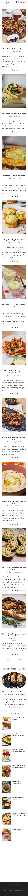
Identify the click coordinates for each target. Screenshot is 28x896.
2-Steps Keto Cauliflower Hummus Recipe (14, 502)
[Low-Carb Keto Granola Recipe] (14, 26)
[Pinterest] (21, 2)
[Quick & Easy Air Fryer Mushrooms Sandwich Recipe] (14, 611)
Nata (10, 51)
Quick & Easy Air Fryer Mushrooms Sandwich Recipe (14, 635)
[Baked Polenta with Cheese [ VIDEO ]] (6, 803)
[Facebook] (16, 2)
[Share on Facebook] (12, 70)
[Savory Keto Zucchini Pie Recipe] (14, 153)
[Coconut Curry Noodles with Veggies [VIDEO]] (6, 818)
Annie (10, 375)
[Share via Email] (17, 70)
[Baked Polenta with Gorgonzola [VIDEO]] (6, 739)
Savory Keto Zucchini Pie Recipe (14, 175)
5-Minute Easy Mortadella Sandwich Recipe (18, 830)
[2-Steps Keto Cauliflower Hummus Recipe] (14, 479)
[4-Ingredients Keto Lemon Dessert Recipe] (14, 282)
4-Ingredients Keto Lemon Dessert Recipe (14, 305)
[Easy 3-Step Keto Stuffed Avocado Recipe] (14, 545)
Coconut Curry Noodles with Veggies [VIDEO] (19, 814)
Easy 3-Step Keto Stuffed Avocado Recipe (14, 568)
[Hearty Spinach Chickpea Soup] (6, 787)
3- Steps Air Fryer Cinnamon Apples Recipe (14, 438)
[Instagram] (18, 2)
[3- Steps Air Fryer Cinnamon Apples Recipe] (14, 415)
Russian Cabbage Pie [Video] (18, 718)
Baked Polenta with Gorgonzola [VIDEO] (18, 734)
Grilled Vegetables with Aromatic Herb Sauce (19, 766)
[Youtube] (23, 2)
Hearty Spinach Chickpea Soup (16, 782)
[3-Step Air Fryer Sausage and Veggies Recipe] (14, 348)
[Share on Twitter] (14, 70)
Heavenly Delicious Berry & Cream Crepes (19, 750)
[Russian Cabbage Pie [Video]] (6, 723)
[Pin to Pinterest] (15, 70)
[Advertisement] (14, 860)
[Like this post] (10, 70)
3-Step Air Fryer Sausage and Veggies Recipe (14, 372)
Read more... (17, 707)
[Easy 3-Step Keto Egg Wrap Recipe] (14, 91)
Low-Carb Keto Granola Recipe (14, 49)
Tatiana (10, 178)
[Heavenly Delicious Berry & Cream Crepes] (6, 755)
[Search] (26, 2)
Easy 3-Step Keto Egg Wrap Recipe (14, 113)
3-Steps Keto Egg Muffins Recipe (14, 240)
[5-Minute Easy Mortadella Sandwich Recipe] (6, 834)
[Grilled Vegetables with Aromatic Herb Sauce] (6, 771)
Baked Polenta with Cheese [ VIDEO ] (18, 798)
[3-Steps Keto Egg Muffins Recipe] (14, 217)
